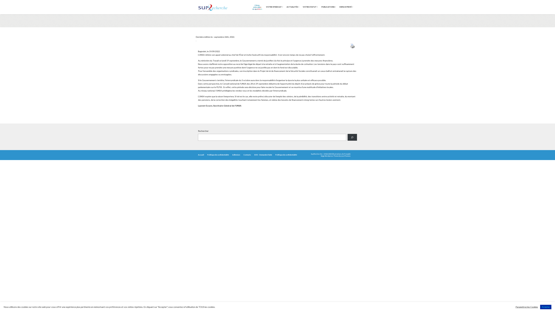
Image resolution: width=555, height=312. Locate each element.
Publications (328, 7)
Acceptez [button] (546, 307)
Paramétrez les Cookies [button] (527, 307)
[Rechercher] (352, 137)
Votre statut (310, 7)
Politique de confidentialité (218, 155)
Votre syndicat (274, 7)
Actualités (292, 7)
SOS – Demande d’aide (263, 155)
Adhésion (236, 155)
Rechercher (203, 131)
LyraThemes (345, 156)
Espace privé (346, 7)
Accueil (201, 155)
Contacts (247, 155)
